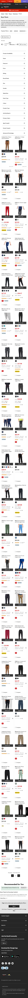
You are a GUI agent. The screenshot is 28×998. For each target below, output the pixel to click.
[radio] (2, 154)
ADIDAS (16, 31)
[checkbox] (4, 198)
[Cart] (26, 7)
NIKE (11, 31)
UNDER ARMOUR (23, 31)
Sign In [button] (14, 906)
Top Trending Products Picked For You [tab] (10, 887)
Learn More (4, 952)
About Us (3, 925)
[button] (7, 151)
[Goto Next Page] (18, 875)
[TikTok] (6, 963)
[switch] (7, 44)
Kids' (6, 13)
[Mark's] (17, 1)
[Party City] (24, 1)
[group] (7, 162)
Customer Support (5, 915)
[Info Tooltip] (6, 226)
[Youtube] (12, 963)
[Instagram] (9, 963)
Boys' (10, 13)
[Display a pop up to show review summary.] (11, 192)
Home (2, 13)
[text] (7, 159)
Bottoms (15, 13)
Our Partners (4, 920)
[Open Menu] (2, 7)
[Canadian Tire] (3, 1)
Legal (2, 930)
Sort (10, 42)
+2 (12, 467)
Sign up (4, 943)
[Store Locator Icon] (1, 4)
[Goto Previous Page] (9, 875)
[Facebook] (3, 963)
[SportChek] (10, 1)
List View (24, 44)
